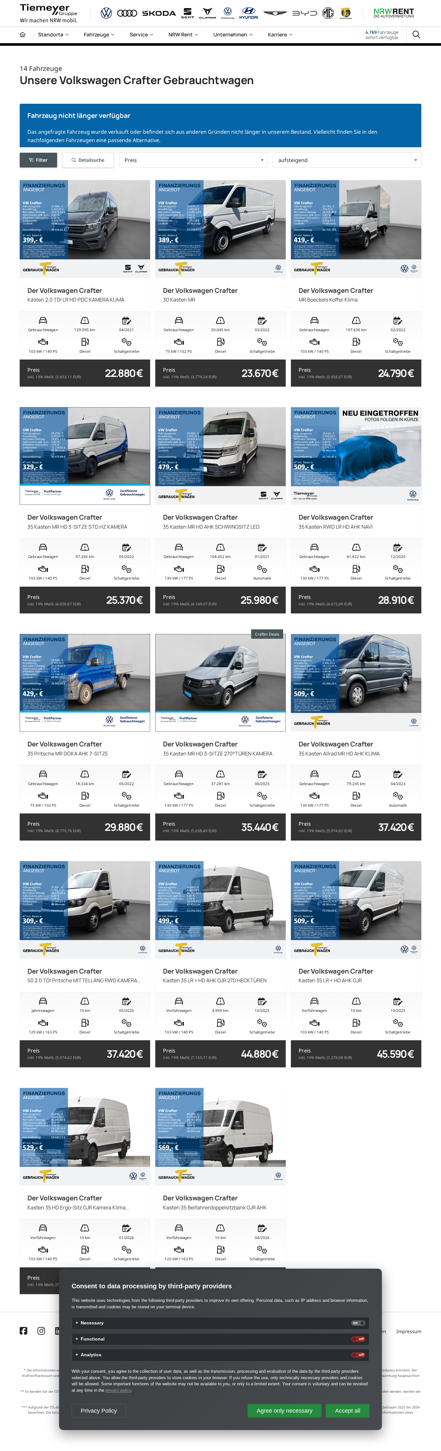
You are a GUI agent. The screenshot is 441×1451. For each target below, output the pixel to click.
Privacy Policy (99, 1411)
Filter (41, 160)
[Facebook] (23, 1331)
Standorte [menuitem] (50, 34)
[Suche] (417, 35)
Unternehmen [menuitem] (230, 34)
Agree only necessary (285, 1411)
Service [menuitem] (139, 34)
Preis (54, 373)
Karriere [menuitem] (277, 34)
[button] (193, 160)
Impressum (408, 1331)
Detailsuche (91, 160)
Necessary (92, 1323)
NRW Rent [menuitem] (181, 34)
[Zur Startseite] (23, 35)
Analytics (91, 1355)
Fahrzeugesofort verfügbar (382, 35)
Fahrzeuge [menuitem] (96, 34)
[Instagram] (41, 1331)
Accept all (347, 1411)
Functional (93, 1339)
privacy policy (118, 1390)
